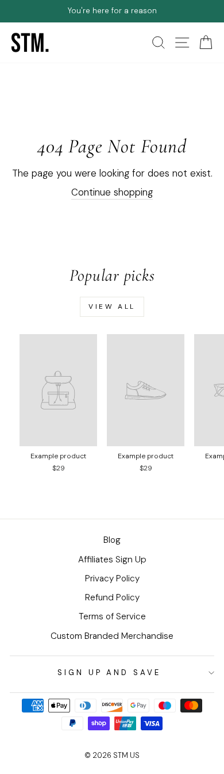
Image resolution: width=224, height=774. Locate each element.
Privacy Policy (112, 578)
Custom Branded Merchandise (112, 636)
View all (112, 306)
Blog (112, 540)
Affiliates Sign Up (112, 559)
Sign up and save (109, 672)
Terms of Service (112, 616)
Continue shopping (112, 192)
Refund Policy (112, 597)
